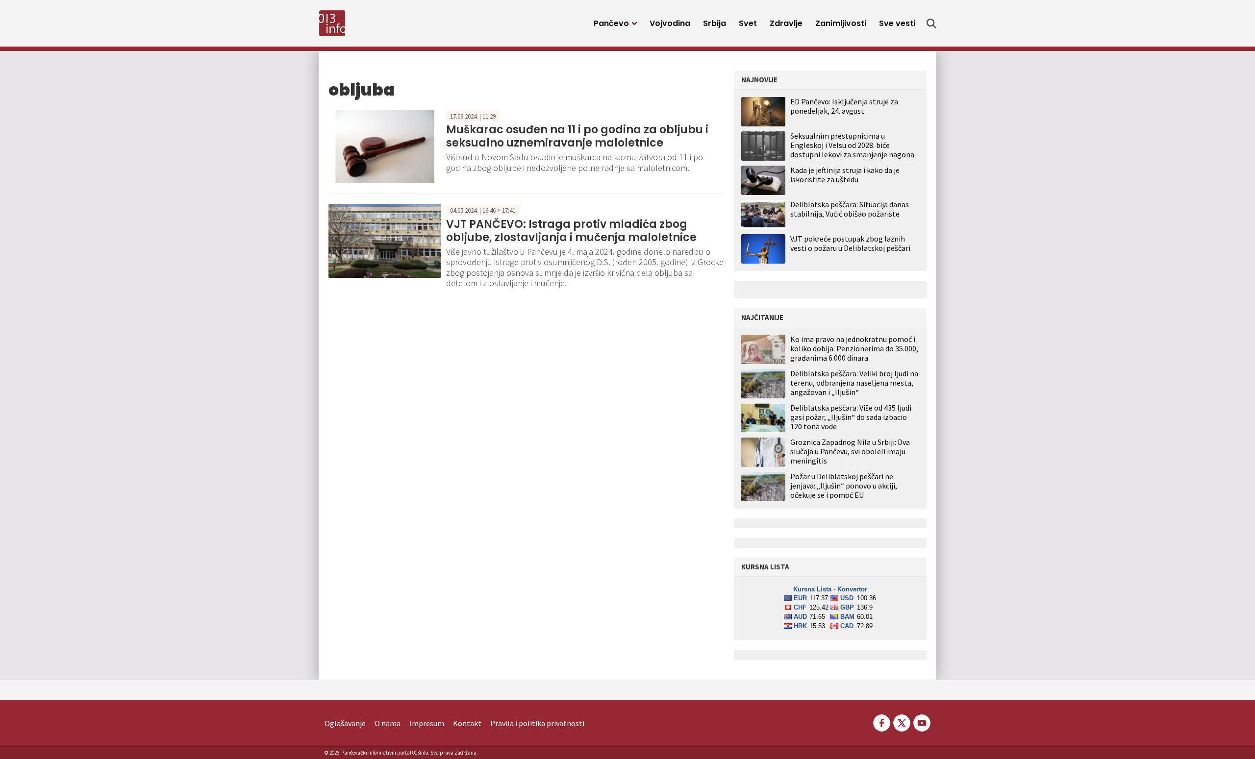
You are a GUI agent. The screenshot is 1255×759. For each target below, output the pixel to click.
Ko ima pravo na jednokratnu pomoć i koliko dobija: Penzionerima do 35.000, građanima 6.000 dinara (854, 349)
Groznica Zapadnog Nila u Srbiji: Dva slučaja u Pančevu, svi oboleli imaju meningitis (850, 451)
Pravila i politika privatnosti (537, 723)
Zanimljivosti (840, 23)
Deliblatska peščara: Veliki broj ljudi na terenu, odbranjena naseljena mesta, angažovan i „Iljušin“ (854, 383)
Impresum (426, 723)
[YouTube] (921, 722)
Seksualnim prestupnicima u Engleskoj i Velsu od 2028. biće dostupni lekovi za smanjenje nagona (852, 145)
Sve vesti (897, 23)
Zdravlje (786, 23)
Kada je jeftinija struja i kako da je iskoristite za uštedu (845, 174)
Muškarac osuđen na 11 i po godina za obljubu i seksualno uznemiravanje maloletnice (577, 136)
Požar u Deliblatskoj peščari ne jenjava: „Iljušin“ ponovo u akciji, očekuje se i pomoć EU (843, 486)
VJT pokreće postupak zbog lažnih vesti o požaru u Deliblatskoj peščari (850, 243)
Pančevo (611, 23)
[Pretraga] (931, 23)
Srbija (714, 23)
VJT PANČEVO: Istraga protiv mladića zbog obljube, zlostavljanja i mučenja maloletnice (571, 231)
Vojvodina (670, 23)
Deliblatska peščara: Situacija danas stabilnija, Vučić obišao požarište (849, 209)
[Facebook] (882, 722)
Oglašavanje (345, 723)
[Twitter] (902, 722)
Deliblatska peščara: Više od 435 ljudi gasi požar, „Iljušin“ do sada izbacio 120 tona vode (850, 417)
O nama (388, 723)
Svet (748, 23)
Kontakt (467, 723)
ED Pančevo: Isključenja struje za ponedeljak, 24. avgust (844, 106)
